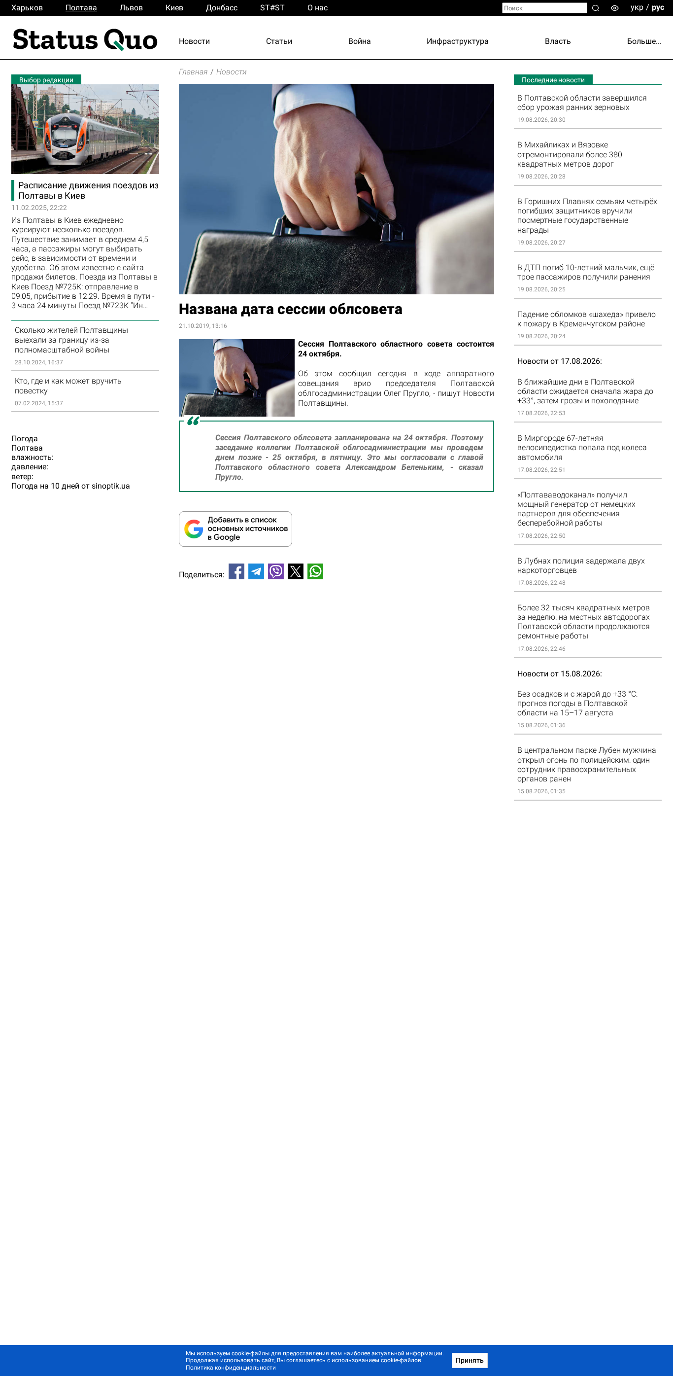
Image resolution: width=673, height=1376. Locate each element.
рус (658, 7)
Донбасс (221, 7)
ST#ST (272, 7)
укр (637, 7)
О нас (317, 7)
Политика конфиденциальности (231, 1367)
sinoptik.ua (111, 486)
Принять (470, 1360)
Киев (174, 7)
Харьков (27, 7)
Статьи (279, 41)
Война (359, 41)
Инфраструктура (458, 41)
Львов (131, 7)
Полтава (81, 7)
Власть (558, 41)
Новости (194, 41)
